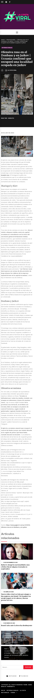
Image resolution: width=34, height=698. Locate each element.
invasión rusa (5, 175)
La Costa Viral (12, 70)
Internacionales (7, 47)
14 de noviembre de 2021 (10, 562)
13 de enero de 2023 (9, 623)
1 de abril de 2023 (8, 592)
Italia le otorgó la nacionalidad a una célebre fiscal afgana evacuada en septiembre (15, 567)
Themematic (11, 686)
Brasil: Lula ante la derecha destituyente (16, 625)
